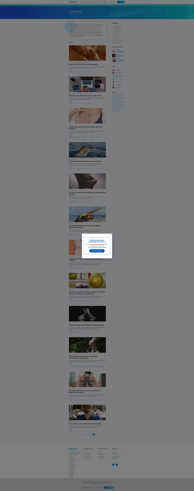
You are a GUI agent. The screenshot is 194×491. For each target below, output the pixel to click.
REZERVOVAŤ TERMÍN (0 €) (97, 250)
